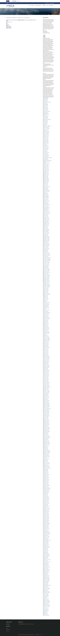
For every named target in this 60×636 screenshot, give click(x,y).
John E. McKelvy (46, 401)
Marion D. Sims (46, 301)
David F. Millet (46, 142)
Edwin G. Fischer (46, 224)
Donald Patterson (46, 155)
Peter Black (45, 445)
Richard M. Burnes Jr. (47, 506)
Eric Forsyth (45, 106)
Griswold (45, 124)
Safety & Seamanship (38, 5)
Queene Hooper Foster (47, 257)
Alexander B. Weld (46, 370)
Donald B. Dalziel (46, 395)
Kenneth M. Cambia (47, 254)
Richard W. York (46, 214)
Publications (44, 5)
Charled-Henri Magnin (47, 111)
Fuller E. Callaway (46, 554)
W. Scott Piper (46, 228)
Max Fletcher (46, 234)
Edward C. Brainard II (47, 253)
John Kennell (46, 117)
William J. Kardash (46, 131)
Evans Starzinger (46, 195)
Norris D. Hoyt (46, 492)
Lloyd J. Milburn (46, 326)
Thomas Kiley (46, 108)
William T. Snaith (46, 587)
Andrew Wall (46, 296)
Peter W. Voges (46, 159)
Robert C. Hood (46, 527)
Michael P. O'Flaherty (47, 406)
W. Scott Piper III (46, 154)
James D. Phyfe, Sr (46, 165)
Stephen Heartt (46, 362)
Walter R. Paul (46, 182)
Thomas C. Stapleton (47, 451)
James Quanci (46, 112)
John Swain (45, 115)
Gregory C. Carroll (46, 218)
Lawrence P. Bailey (46, 200)
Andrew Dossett (46, 288)
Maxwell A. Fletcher (46, 237)
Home (30, 5)
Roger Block (46, 123)
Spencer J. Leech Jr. (46, 479)
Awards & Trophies (25, 12)
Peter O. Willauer (46, 179)
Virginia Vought (46, 196)
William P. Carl (46, 486)
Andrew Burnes (46, 504)
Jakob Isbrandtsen (46, 577)
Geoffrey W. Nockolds (47, 312)
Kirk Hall (45, 308)
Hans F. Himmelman (47, 128)
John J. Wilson (46, 505)
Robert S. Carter (46, 373)
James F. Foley (46, 148)
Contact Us (7, 630)
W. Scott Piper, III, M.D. (47, 294)
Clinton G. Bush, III (46, 147)
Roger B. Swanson (46, 232)
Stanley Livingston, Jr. (47, 415)
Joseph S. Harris (46, 201)
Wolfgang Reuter (46, 203)
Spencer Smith (46, 194)
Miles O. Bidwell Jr (46, 180)
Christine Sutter (46, 231)
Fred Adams (46, 558)
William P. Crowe (46, 576)
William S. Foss (46, 184)
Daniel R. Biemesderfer (47, 125)
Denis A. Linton (46, 202)
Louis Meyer (46, 110)
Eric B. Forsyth (46, 273)
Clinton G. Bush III (46, 143)
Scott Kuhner (46, 226)
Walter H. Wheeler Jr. (47, 600)
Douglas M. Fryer (46, 306)
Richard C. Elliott (46, 328)
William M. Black (46, 364)
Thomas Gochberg (46, 229)
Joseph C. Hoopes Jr (47, 276)
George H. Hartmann (47, 309)
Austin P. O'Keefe (46, 263)
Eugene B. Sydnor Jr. (47, 524)
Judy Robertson (46, 113)
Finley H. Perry (46, 227)
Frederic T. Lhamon (47, 262)
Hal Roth (45, 300)
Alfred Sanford (46, 156)
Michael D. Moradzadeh (47, 119)
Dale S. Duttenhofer (47, 405)
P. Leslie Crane (46, 220)
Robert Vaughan (46, 116)
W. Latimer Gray (46, 376)
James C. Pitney (46, 298)
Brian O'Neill (46, 153)
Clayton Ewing (46, 556)
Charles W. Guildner (46, 274)
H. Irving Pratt (46, 583)
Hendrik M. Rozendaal (47, 592)
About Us (32, 5)
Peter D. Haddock (46, 307)
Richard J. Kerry (46, 478)
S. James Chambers (46, 359)
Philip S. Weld (46, 469)
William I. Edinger (46, 127)
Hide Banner (47, 3)
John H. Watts (46, 297)
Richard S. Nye (46, 481)
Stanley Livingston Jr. (47, 443)
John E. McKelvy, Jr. (46, 261)
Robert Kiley (46, 325)
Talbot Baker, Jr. (46, 363)
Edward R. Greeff (46, 477)
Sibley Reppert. (46, 266)
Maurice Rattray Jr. (46, 379)
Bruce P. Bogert (46, 472)
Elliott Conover (46, 322)
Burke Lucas (46, 310)
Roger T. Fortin (46, 323)
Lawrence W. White (46, 503)
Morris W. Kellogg (46, 332)
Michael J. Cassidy (46, 374)
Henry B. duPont (46, 593)
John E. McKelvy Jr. (46, 311)
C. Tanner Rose (46, 216)
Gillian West (45, 250)
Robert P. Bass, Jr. (46, 453)
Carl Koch (45, 597)
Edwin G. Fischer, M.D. (47, 255)
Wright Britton (46, 552)
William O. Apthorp (46, 410)
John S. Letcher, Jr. (46, 418)
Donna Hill (45, 150)
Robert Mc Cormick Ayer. (47, 468)
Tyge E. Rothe (46, 483)
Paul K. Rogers (46, 215)
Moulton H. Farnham (47, 442)
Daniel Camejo (46, 439)
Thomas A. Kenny (46, 130)
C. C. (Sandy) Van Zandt (47, 408)
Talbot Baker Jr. (46, 421)
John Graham (46, 590)
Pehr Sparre (45, 611)
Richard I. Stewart (46, 435)
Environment (51, 5)
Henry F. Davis (46, 417)
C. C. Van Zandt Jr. (46, 233)
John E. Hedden (46, 541)
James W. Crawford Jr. (47, 555)
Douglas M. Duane (46, 239)
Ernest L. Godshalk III (47, 163)
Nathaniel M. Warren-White (48, 157)
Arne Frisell (45, 457)
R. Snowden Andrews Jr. (47, 437)
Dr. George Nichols (46, 530)
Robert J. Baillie (46, 235)
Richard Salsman (46, 178)
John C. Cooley (46, 603)
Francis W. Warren (46, 304)
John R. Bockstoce (46, 371)
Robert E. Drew (46, 222)
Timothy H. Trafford (47, 269)
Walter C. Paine (46, 448)
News (48, 5)
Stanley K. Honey (46, 324)
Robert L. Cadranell (46, 126)
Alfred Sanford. (46, 251)
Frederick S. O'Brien (47, 546)
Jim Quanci (45, 192)
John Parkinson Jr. (46, 599)
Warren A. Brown (46, 365)
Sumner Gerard (46, 433)
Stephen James (46, 107)
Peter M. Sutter (46, 381)
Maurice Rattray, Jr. (46, 265)
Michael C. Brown (46, 327)
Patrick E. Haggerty (46, 522)
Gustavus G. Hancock (47, 186)
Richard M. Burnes (46, 404)
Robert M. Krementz (47, 523)
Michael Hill (45, 151)
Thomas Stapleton (46, 484)
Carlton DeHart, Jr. (46, 290)
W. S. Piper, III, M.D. (47, 341)
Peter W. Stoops (46, 167)
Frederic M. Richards (47, 580)
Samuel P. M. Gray (46, 397)
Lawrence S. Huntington (47, 259)
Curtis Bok (45, 613)
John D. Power (46, 295)
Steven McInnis (46, 109)
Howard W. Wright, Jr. (47, 431)
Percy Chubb (46, 473)
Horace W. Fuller (46, 589)
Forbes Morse (46, 521)
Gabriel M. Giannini (46, 602)
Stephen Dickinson (46, 455)
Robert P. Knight (46, 414)
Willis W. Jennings (46, 564)
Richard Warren (46, 584)
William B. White (46, 430)
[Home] (10, 5)
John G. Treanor (46, 344)
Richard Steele (46, 434)
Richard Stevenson (46, 114)
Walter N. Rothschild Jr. (47, 450)
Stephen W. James (46, 225)
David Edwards (46, 305)
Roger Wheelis (46, 345)
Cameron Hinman (46, 152)
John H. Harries (46, 292)
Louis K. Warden (46, 383)
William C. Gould (46, 476)
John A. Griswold (46, 132)
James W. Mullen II (46, 544)
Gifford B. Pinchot (46, 482)
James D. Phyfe (46, 313)
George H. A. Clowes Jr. (47, 508)
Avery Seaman (46, 380)
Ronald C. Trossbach (47, 302)
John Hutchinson (46, 557)
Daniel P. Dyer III (46, 475)
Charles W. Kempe (46, 331)
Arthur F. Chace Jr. (46, 509)
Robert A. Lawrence (47, 400)
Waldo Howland (46, 563)
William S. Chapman (47, 161)
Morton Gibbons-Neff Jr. (47, 540)
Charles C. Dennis (46, 441)
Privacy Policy (8, 629)
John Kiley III (46, 494)
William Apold (46, 118)
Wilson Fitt (45, 144)
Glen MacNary (46, 565)
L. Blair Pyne (46, 122)
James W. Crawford (46, 487)
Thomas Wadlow (46, 141)
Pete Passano (46, 256)
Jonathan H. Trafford (47, 444)
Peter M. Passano (46, 264)
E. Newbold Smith (46, 513)
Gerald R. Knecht (46, 340)
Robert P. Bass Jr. (46, 514)
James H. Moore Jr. (46, 480)
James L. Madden (46, 542)
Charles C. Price (46, 550)
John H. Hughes (46, 582)
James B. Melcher (46, 333)
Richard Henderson (46, 517)
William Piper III (46, 166)
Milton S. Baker (46, 183)
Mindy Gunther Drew (47, 221)
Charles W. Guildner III (47, 275)
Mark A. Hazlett (46, 149)
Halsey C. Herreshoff (47, 258)
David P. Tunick (46, 252)
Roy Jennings (46, 330)
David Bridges (46, 105)
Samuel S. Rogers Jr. (47, 190)
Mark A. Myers (46, 164)
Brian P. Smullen (46, 217)
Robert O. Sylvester (46, 485)
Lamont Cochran (46, 271)
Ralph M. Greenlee (46, 446)
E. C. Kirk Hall (46, 185)
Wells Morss (46, 529)
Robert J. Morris (46, 187)
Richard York (46, 199)
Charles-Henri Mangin (47, 260)
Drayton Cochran (46, 595)
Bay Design (40, 634)
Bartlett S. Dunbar (46, 223)
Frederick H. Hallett (46, 329)
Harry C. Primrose (46, 518)
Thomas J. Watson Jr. (47, 436)
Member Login (52, 3)
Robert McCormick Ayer (47, 559)
